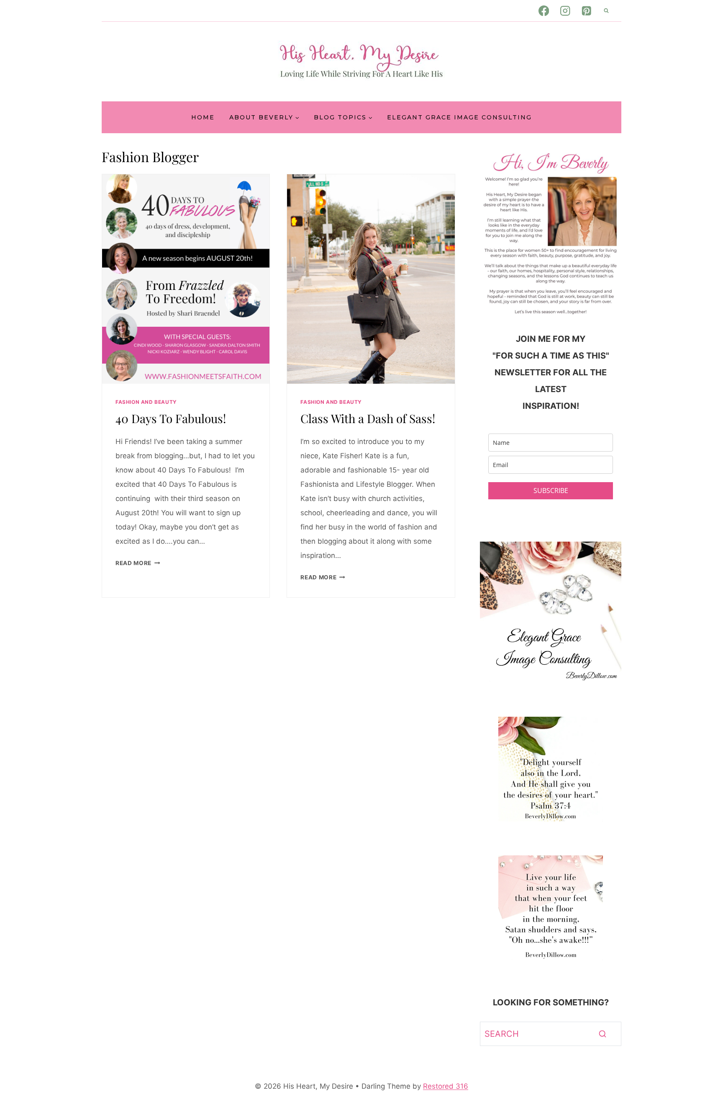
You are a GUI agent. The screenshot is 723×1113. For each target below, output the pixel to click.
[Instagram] (565, 10)
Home (203, 117)
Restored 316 (445, 1086)
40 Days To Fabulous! (170, 418)
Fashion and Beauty (146, 402)
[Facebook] (543, 10)
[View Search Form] (606, 11)
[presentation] (185, 279)
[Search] (602, 1033)
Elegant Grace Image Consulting (459, 117)
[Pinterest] (586, 10)
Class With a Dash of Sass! (367, 418)
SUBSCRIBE (550, 490)
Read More (137, 563)
